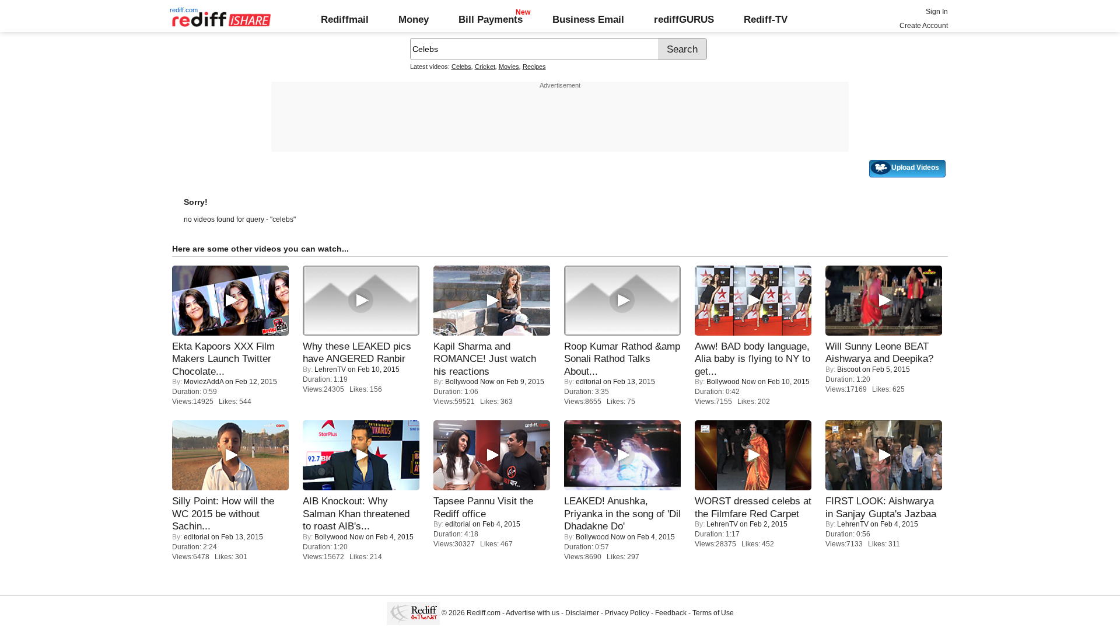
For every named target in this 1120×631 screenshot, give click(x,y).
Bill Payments (491, 19)
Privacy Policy (627, 613)
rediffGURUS (684, 19)
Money (413, 19)
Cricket (485, 66)
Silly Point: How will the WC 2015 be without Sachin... (223, 513)
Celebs (461, 66)
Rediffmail (345, 19)
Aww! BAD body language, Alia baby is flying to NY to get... (752, 358)
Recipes (534, 66)
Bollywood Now (470, 382)
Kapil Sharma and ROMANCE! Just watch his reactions (484, 358)
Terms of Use (713, 613)
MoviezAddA (203, 382)
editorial (588, 382)
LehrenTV (330, 369)
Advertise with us (532, 613)
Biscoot (848, 369)
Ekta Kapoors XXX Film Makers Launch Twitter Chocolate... (223, 358)
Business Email (588, 19)
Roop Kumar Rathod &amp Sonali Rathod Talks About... (622, 358)
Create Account (924, 26)
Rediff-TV (766, 19)
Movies (509, 66)
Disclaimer (582, 613)
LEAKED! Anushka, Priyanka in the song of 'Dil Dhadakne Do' (622, 513)
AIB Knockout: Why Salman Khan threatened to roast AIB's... (356, 513)
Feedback (671, 613)
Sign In (937, 12)
